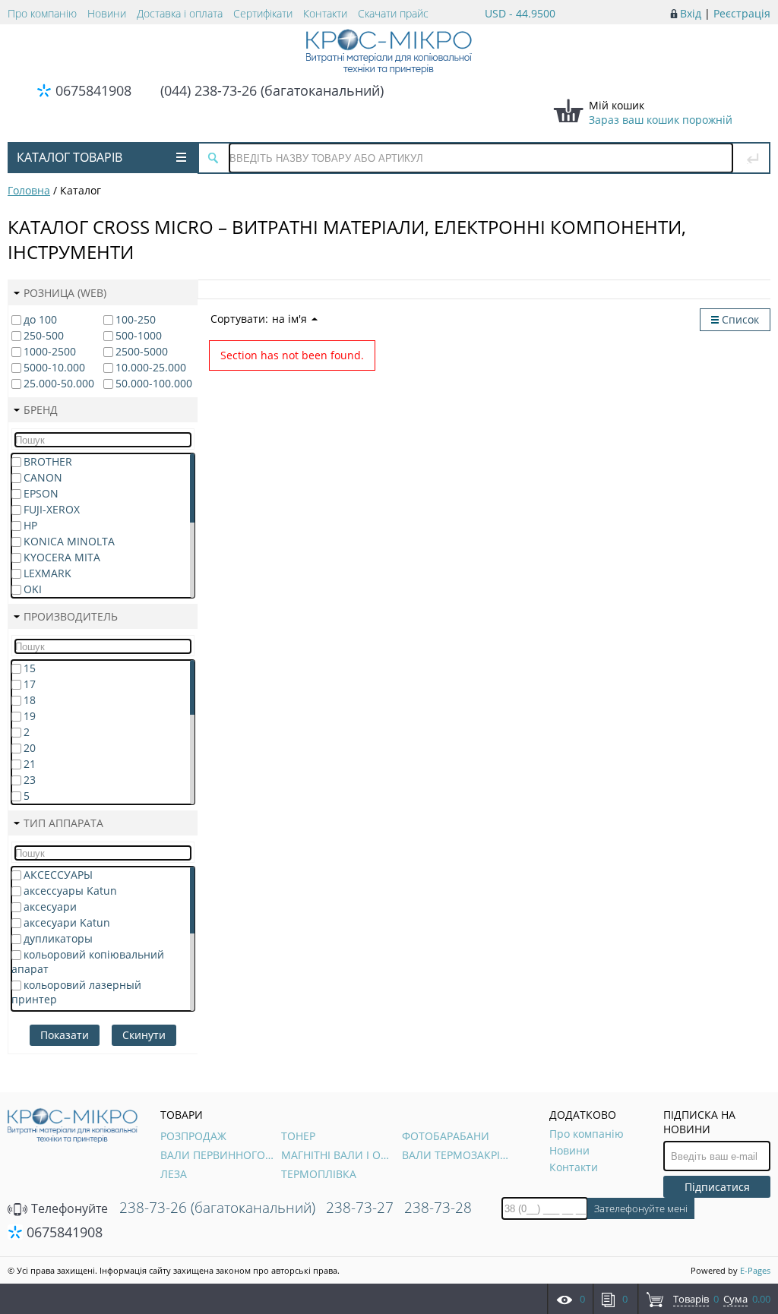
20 (30, 748)
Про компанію (42, 13)
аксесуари (50, 906)
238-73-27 (360, 1208)
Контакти (325, 13)
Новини (106, 13)
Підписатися (717, 1187)
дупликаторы (58, 938)
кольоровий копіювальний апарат (87, 961)
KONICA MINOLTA (69, 541)
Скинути (144, 1035)
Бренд (41, 410)
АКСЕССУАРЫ (58, 874)
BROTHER (48, 461)
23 (30, 779)
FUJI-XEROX (52, 509)
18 (30, 700)
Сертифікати (263, 13)
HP (30, 525)
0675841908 (93, 90)
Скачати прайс (393, 13)
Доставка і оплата (180, 13)
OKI (33, 589)
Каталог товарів (69, 157)
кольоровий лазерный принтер (76, 992)
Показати (64, 1035)
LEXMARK (47, 573)
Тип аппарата (63, 823)
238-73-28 (438, 1208)
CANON (43, 477)
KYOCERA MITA (62, 557)
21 (30, 763)
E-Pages (755, 1270)
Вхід (690, 13)
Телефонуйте (68, 1208)
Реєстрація (741, 13)
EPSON (41, 493)
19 (30, 716)
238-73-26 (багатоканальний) (217, 1208)
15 (30, 668)
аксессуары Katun (70, 890)
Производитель (71, 616)
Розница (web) (65, 293)
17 (30, 684)
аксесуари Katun (67, 922)
